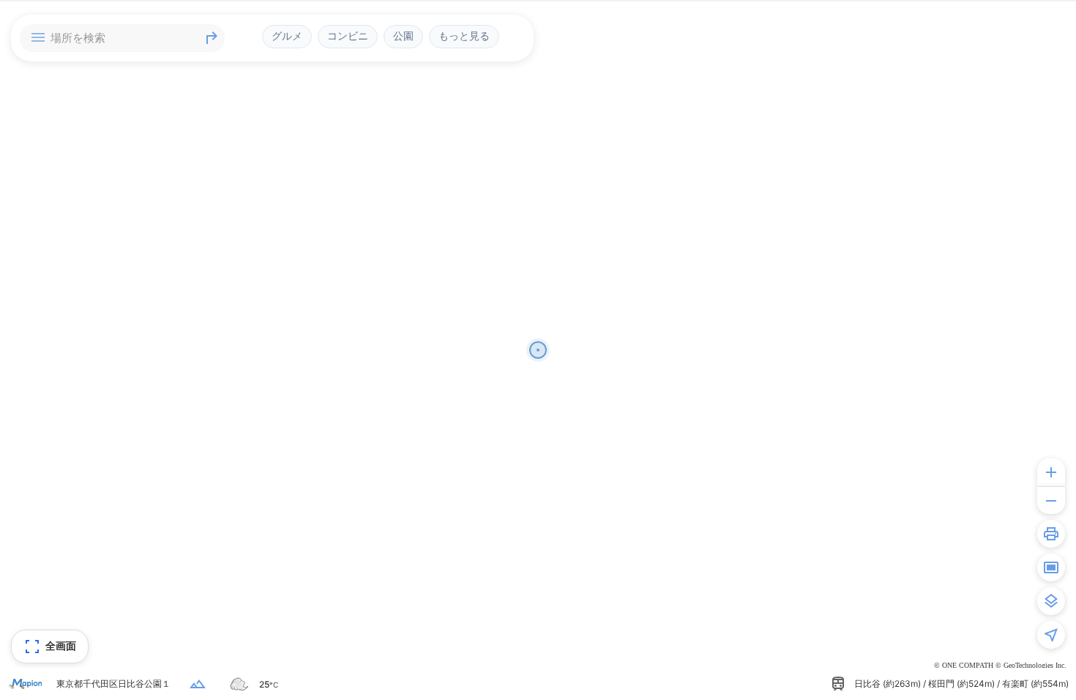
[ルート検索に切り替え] (211, 38)
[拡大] (1051, 472)
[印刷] (1051, 534)
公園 (403, 36)
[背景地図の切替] (1051, 601)
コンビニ (347, 36)
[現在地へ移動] (1051, 635)
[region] (538, 350)
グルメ (287, 36)
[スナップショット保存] (1051, 567)
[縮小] (1051, 500)
